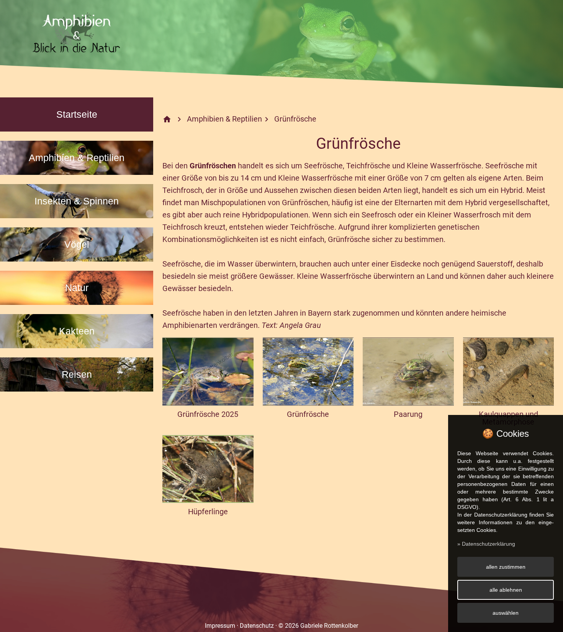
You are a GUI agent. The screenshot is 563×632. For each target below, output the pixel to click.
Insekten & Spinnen (76, 201)
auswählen (506, 613)
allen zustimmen (505, 567)
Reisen (77, 374)
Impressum (220, 625)
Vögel (76, 244)
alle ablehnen (505, 590)
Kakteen (77, 331)
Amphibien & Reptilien (76, 157)
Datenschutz (257, 625)
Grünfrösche (295, 118)
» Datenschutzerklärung (486, 544)
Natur (76, 287)
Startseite (76, 114)
